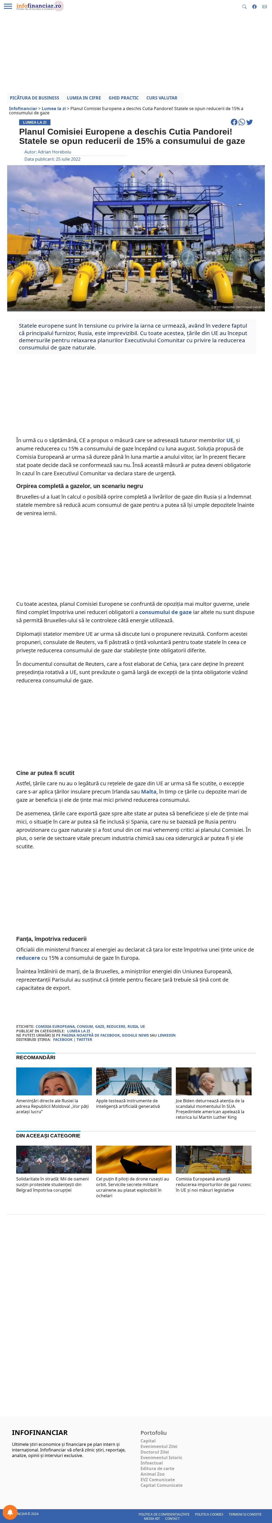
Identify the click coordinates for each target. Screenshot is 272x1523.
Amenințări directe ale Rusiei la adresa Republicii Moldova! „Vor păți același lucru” (52, 1106)
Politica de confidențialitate (164, 1514)
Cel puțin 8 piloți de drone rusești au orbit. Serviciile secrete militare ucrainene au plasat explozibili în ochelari (132, 1187)
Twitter (84, 1039)
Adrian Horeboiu (54, 152)
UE (229, 440)
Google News (135, 1035)
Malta (148, 791)
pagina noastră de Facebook (91, 1035)
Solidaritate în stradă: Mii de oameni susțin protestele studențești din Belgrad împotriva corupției (52, 1184)
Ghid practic (124, 98)
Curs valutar (161, 98)
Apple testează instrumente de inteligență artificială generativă (128, 1103)
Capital (148, 1441)
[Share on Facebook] (235, 124)
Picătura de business (34, 98)
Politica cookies (209, 1514)
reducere (28, 957)
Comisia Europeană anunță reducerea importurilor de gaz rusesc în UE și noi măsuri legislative (213, 1184)
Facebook (63, 1039)
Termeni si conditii (245, 1514)
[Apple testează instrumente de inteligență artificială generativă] (134, 1088)
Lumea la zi (78, 1030)
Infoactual (152, 1463)
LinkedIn (167, 1035)
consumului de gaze (165, 612)
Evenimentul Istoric (161, 1458)
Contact (172, 1518)
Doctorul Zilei (155, 1452)
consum (85, 1026)
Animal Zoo (153, 1474)
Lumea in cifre (84, 98)
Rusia (133, 1026)
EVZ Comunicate (158, 1480)
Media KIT (152, 1518)
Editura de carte (157, 1468)
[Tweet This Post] (249, 124)
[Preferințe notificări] (10, 1512)
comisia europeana (55, 1026)
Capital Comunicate (161, 1485)
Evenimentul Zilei (159, 1446)
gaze (99, 1026)
